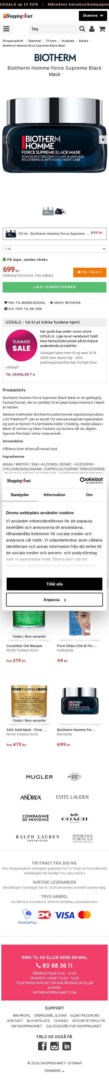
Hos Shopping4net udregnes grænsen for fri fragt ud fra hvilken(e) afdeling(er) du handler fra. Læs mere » (54, 868)
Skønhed (34, 41)
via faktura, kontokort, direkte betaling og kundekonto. (54, 899)
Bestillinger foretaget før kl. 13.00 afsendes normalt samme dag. (54, 885)
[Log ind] (92, 29)
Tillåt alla (54, 583)
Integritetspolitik (88, 1021)
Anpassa (51, 599)
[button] (102, 29)
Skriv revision (67, 303)
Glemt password (85, 1016)
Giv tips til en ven (25, 309)
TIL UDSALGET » (20, 374)
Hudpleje (68, 41)
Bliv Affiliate (38, 1021)
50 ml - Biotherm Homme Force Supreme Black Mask (60, 233)
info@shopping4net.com (54, 993)
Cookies (61, 1021)
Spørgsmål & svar (50, 1016)
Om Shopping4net (26, 1026)
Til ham (51, 41)
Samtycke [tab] (20, 494)
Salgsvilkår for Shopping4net (74, 1026)
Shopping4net (13, 41)
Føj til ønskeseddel (27, 303)
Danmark (53, 1071)
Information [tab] (54, 494)
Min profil (22, 1016)
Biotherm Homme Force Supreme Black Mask (34, 46)
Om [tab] (89, 494)
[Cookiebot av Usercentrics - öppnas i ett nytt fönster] (80, 480)
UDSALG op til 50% (19, 4)
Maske (83, 41)
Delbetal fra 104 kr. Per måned (28, 276)
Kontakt (15, 1021)
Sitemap (75, 1063)
